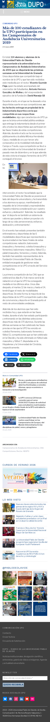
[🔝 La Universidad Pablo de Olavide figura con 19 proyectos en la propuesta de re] (10, 609)
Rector (19, 451)
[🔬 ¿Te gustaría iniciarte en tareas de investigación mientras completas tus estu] (25, 609)
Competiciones (9, 451)
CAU (42, 448)
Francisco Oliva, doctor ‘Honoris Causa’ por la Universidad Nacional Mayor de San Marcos (31, 530)
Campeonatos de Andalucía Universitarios (21, 448)
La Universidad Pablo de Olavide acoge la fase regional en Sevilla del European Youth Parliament (31, 542)
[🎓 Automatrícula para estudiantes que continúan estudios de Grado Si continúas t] (25, 593)
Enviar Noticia (9, 637)
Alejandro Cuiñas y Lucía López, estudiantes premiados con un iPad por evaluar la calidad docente (31, 518)
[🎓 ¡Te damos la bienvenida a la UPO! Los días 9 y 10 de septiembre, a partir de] (10, 593)
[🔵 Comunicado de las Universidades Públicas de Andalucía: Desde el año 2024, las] (40, 609)
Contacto (7, 633)
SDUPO (26, 451)
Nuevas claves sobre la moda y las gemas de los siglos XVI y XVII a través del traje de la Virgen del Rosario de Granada (31, 507)
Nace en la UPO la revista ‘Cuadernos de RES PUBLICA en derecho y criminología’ (30, 553)
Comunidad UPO (10, 23)
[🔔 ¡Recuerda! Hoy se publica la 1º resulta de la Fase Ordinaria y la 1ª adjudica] (40, 593)
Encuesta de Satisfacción (14, 641)
